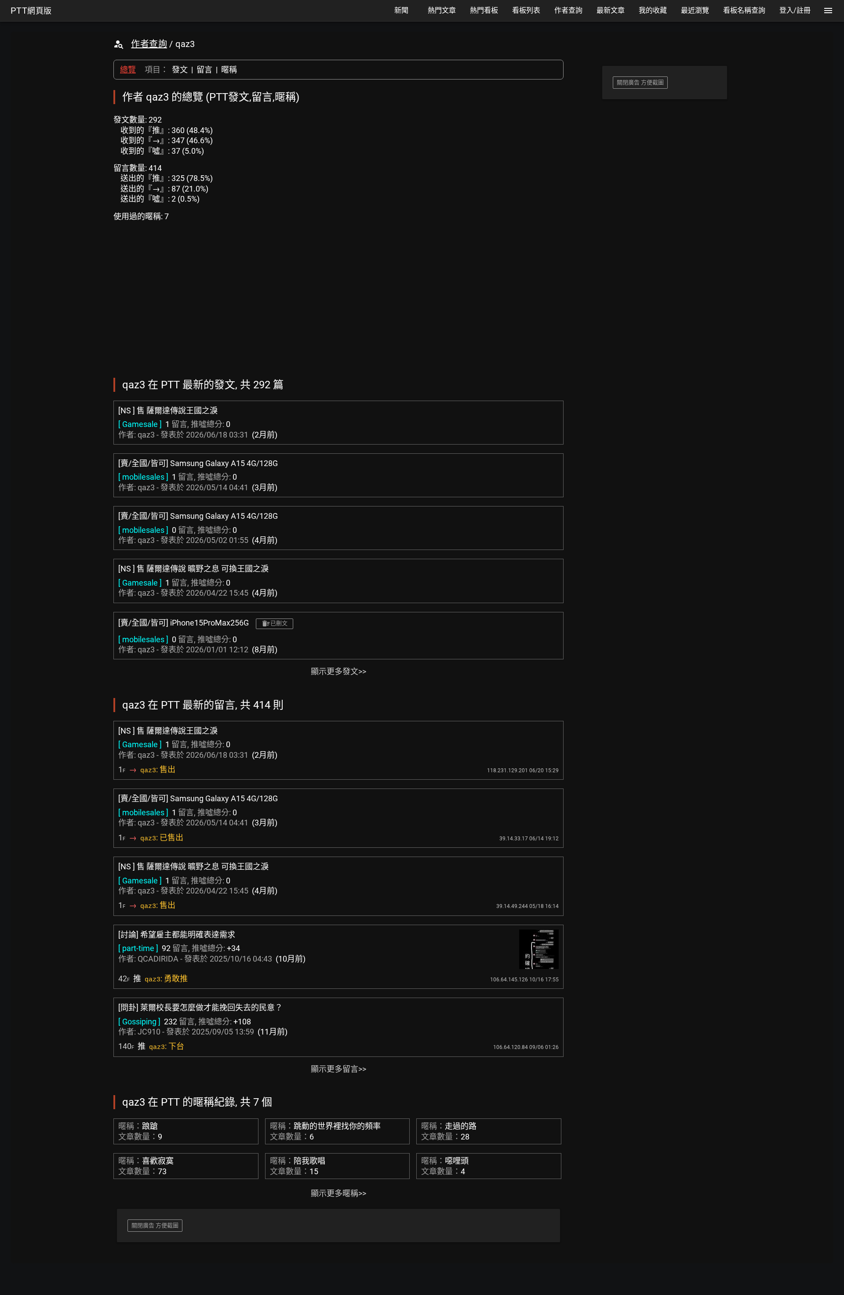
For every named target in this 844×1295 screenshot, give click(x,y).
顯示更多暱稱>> (338, 1193)
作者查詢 (149, 44)
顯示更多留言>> (338, 1069)
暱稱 (229, 69)
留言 (204, 69)
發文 (180, 69)
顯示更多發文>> (338, 671)
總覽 (128, 69)
